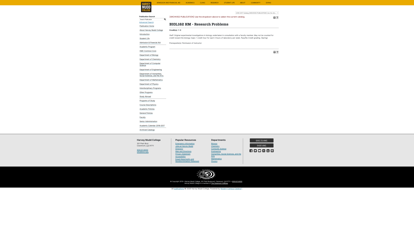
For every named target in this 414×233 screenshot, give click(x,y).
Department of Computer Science (150, 64)
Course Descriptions (148, 105)
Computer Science (218, 149)
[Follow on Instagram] (272, 150)
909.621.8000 (142, 150)
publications (179, 189)
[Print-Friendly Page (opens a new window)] (274, 17)
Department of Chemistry (150, 59)
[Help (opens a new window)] (277, 17)
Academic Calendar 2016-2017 (152, 125)
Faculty (143, 117)
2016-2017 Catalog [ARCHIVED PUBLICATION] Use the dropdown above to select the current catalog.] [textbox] (257, 13)
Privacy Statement (182, 154)
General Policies (146, 113)
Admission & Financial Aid (150, 42)
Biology (214, 143)
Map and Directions (183, 151)
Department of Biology (149, 55)
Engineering (216, 151)
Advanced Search (146, 22)
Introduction (145, 34)
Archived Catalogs (147, 130)
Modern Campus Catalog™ (231, 189)
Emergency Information (184, 143)
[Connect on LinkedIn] (268, 150)
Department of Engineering (151, 69)
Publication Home (147, 26)
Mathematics (216, 158)
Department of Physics (149, 84)
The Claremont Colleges (219, 183)
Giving (268, 3)
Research (214, 3)
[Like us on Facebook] (250, 150)
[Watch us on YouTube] (259, 150)
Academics (190, 3)
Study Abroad (145, 96)
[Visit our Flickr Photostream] (263, 150)
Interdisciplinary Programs (150, 88)
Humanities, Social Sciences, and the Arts (226, 155)
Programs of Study (147, 101)
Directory (179, 149)
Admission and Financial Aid (168, 3)
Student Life (229, 3)
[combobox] (257, 13)
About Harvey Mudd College (151, 30)
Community (255, 3)
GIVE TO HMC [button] (261, 140)
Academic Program (147, 47)
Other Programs (146, 92)
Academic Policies (147, 109)
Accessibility (180, 156)
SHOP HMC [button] (261, 145)
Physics (214, 161)
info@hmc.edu (143, 152)
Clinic (202, 3)
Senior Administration (148, 121)
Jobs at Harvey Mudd (184, 146)
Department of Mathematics (151, 80)
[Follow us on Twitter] (255, 150)
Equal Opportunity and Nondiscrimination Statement (187, 160)
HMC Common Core (148, 51)
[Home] (146, 7)
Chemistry (215, 146)
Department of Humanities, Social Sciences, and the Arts (151, 75)
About (242, 3)
